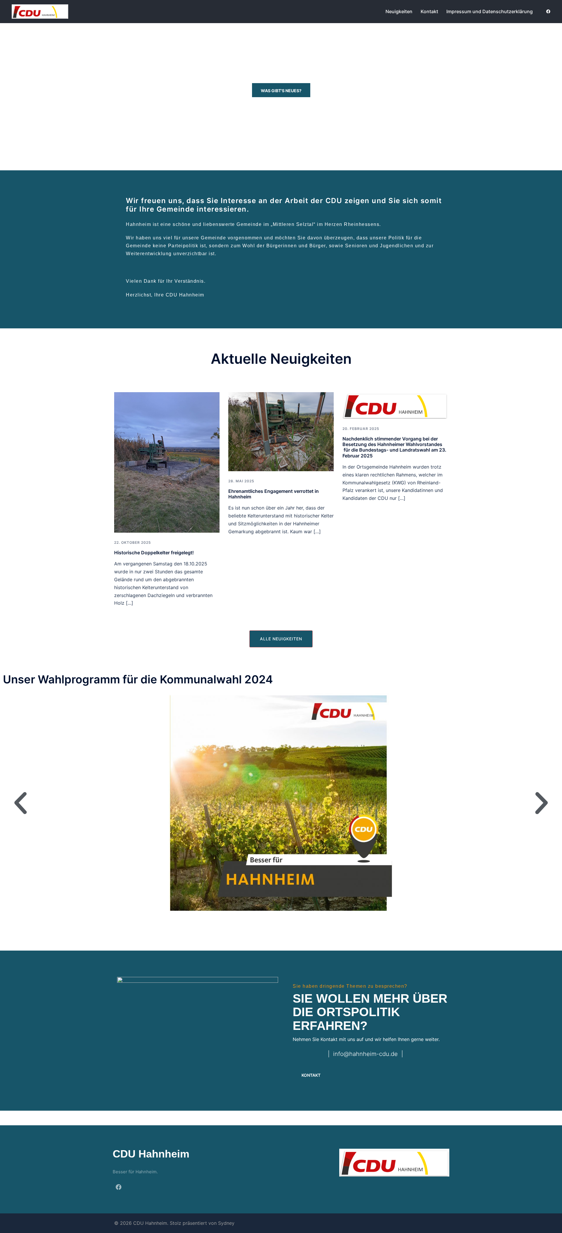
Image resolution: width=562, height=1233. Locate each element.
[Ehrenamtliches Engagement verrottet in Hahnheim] (281, 431)
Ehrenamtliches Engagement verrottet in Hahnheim (273, 494)
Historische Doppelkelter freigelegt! (154, 552)
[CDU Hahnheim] (40, 11)
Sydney (226, 1223)
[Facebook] (118, 1187)
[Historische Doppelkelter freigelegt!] (167, 462)
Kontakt (429, 11)
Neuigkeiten (398, 11)
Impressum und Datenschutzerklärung (489, 11)
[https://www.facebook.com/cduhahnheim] (548, 11)
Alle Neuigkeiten (281, 638)
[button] (20, 803)
